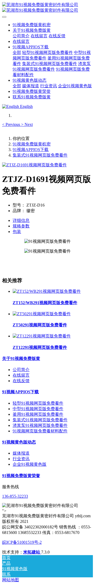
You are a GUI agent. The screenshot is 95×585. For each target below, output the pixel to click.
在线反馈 (21, 380)
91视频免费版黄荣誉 (21, 475)
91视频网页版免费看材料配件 (40, 431)
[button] (11, 124)
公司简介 (21, 369)
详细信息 (21, 220)
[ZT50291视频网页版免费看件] (42, 314)
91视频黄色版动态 (19, 442)
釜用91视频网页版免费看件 (38, 414)
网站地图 (10, 580)
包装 (17, 231)
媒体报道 (21, 453)
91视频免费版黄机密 (32, 24)
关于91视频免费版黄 (21, 358)
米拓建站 (32, 552)
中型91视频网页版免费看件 (38, 408)
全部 (17, 52)
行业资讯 (21, 458)
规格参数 (21, 226)
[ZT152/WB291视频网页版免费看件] (47, 291)
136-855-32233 (15, 496)
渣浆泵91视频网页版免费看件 (40, 425)
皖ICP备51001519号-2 (22, 542)
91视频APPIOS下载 (31, 149)
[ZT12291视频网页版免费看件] (42, 336)
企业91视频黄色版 (29, 464)
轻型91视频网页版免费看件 (38, 403)
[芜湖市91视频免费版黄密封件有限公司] (47, 7)
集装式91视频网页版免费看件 (40, 155)
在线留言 (21, 375)
